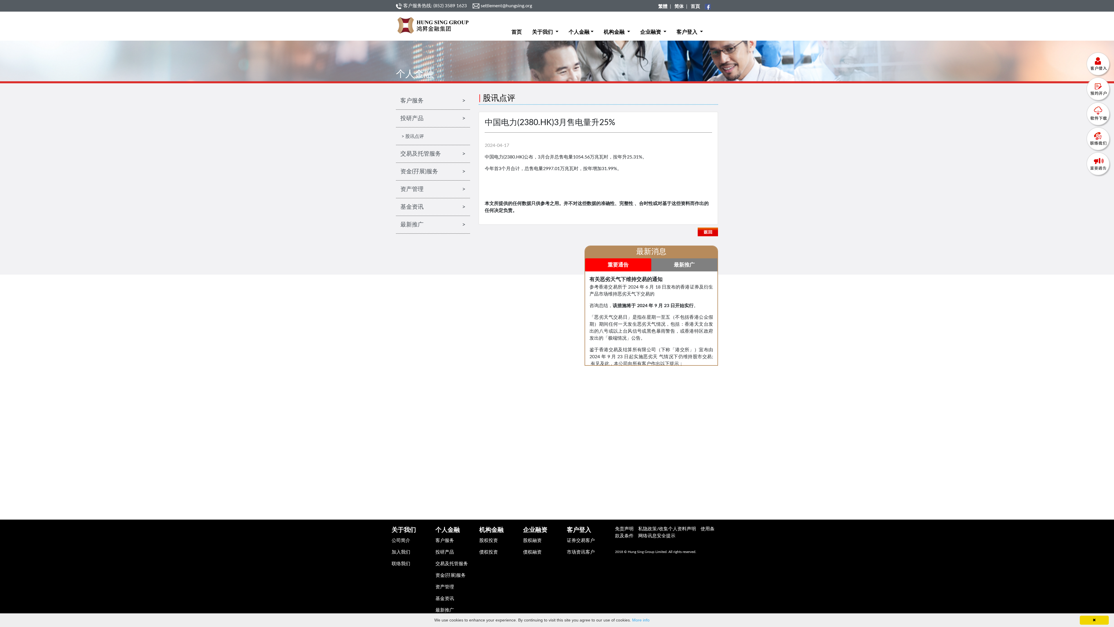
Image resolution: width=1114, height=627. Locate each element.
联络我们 (401, 563)
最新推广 (444, 610)
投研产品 (444, 552)
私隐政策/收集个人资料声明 (667, 529)
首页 (516, 32)
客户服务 (444, 540)
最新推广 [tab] (684, 265)
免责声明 (624, 529)
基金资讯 (444, 598)
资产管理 (444, 587)
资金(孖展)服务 (450, 575)
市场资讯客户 (581, 552)
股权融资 (532, 540)
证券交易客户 (581, 540)
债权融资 (532, 552)
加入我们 (401, 552)
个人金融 (579, 32)
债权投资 (488, 552)
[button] (545, 28)
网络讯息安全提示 (656, 536)
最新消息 (651, 251)
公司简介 (401, 540)
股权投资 (488, 540)
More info (641, 620)
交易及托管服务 (451, 563)
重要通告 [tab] (618, 265)
